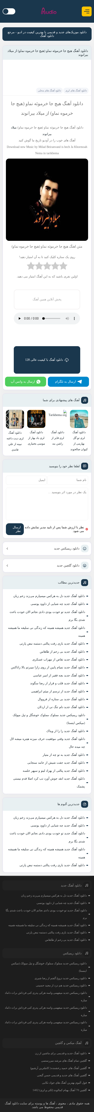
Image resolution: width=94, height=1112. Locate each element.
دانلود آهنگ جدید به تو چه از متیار (64, 754)
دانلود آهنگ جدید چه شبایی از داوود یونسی (58, 604)
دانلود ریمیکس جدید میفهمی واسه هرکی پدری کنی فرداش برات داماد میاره (46, 996)
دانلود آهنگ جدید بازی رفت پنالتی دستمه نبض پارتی (52, 643)
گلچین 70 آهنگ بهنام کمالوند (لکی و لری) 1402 (60, 1090)
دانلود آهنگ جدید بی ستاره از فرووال (61, 699)
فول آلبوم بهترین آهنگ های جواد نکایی (64, 1082)
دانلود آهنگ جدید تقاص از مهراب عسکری (58, 659)
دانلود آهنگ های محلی (49, 90)
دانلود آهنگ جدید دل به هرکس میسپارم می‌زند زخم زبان (49, 596)
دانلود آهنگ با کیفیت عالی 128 (44, 359)
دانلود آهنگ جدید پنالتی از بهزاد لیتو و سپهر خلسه (54, 770)
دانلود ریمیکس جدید (66, 548)
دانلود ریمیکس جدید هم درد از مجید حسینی (61, 985)
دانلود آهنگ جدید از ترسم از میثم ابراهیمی (58, 691)
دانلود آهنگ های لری (76, 90)
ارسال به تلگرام (65, 381)
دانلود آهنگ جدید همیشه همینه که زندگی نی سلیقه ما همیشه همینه (46, 631)
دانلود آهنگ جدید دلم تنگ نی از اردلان (61, 707)
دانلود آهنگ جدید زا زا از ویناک (65, 731)
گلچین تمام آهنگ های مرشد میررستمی (64, 1060)
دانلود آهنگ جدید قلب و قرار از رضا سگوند (57, 683)
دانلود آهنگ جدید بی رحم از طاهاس (62, 651)
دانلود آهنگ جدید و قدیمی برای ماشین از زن (61, 1053)
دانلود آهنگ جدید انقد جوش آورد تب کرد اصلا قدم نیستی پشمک (49, 782)
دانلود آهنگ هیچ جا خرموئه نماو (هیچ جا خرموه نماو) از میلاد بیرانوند (47, 52)
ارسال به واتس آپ (23, 381)
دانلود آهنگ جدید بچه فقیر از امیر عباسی (59, 675)
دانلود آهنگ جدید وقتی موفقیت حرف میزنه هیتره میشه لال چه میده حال (47, 742)
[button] (87, 11)
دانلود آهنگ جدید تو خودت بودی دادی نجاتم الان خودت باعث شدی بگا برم (47, 615)
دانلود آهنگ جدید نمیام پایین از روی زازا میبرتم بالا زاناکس (48, 667)
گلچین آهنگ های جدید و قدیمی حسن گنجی (62, 1075)
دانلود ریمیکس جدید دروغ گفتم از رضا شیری (61, 978)
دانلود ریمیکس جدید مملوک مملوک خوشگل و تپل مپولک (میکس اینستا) (49, 719)
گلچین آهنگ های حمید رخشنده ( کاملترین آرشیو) (58, 1068)
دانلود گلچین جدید (68, 565)
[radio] (63, 267)
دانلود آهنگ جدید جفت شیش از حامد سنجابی (56, 762)
